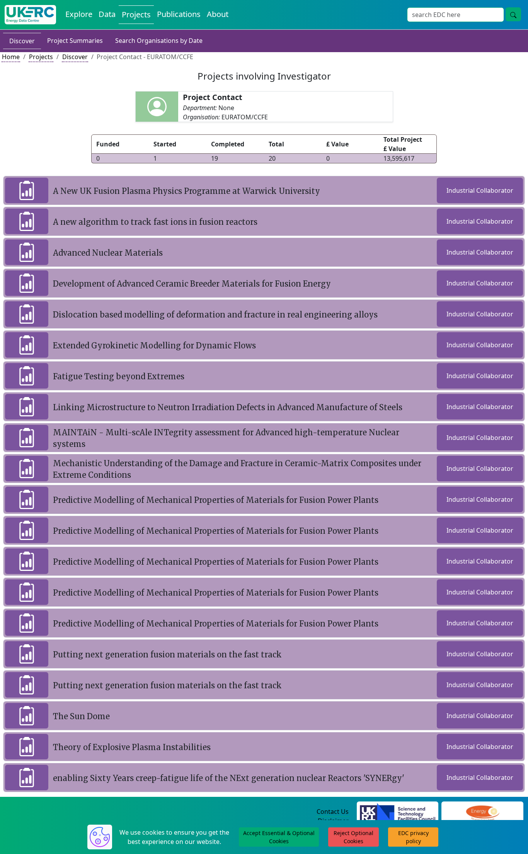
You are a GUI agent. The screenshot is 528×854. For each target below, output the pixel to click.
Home (11, 57)
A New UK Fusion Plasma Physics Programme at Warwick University (186, 191)
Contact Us (333, 811)
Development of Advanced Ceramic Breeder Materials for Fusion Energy (192, 284)
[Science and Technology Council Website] (397, 812)
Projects (136, 14)
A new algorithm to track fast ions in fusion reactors (155, 222)
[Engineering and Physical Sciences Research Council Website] (482, 812)
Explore (78, 14)
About (217, 14)
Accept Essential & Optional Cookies (279, 837)
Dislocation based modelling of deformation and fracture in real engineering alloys (215, 314)
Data (107, 14)
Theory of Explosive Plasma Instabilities (132, 747)
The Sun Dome (81, 716)
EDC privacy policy (413, 837)
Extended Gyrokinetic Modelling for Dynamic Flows (154, 345)
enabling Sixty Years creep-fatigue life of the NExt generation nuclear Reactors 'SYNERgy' (228, 778)
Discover (22, 41)
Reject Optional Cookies (353, 837)
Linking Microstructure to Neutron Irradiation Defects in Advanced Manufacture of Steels (227, 407)
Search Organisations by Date (159, 40)
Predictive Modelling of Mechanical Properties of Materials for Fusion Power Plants (215, 500)
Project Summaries (75, 40)
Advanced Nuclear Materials (108, 253)
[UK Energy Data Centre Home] (30, 14)
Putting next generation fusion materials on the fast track (167, 654)
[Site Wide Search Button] (513, 14)
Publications (179, 14)
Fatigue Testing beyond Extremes (118, 376)
